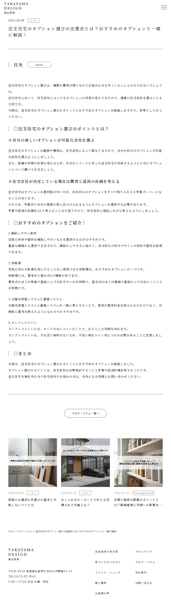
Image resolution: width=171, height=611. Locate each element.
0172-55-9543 (25, 576)
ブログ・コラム (145, 562)
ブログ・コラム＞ (25, 531)
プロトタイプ (144, 551)
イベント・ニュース (108, 572)
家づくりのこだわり (108, 562)
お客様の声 (102, 593)
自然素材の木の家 (106, 551)
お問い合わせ (144, 583)
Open (40, 64)
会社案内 (141, 572)
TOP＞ (12, 531)
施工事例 (101, 583)
